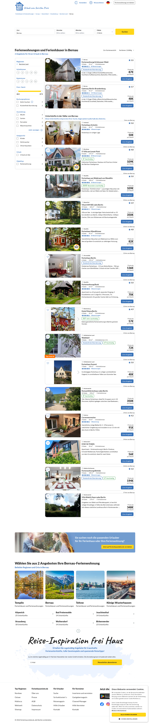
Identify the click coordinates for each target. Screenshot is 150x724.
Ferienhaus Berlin (89, 258)
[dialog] (129, 704)
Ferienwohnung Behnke (91, 471)
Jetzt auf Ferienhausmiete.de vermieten (117, 547)
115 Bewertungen (96, 93)
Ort (18, 30)
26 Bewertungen (96, 235)
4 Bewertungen (95, 368)
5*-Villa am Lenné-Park (91, 152)
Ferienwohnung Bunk (90, 285)
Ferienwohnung (31, 164)
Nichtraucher (31, 142)
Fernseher (31, 122)
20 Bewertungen (96, 156)
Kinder (31, 138)
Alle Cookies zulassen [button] (129, 714)
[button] (129, 719)
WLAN (31, 115)
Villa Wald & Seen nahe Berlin (94, 497)
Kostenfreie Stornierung (31, 105)
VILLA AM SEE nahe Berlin (92, 205)
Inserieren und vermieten (82, 693)
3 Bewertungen (95, 315)
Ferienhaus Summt (89, 364)
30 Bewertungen (96, 66)
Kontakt (56, 709)
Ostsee (17, 697)
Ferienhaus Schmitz (89, 125)
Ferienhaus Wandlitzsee (91, 231)
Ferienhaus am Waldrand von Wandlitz (97, 178)
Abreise (78, 30)
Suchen (125, 32)
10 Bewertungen (96, 182)
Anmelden (83, 3)
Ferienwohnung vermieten (124, 3)
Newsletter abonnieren (107, 662)
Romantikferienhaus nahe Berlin (95, 391)
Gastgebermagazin (79, 697)
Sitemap (18, 709)
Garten (31, 118)
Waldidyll (85, 338)
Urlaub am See (31, 155)
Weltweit (18, 705)
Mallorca (18, 701)
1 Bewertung (95, 422)
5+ (36, 72)
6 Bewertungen (95, 129)
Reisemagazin (58, 701)
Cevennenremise (89, 417)
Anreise (59, 30)
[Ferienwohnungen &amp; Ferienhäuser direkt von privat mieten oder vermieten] (32, 8)
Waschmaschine (31, 126)
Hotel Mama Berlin (89, 311)
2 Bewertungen (95, 209)
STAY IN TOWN (88, 444)
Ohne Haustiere (31, 146)
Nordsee (18, 693)
